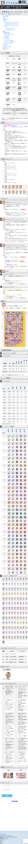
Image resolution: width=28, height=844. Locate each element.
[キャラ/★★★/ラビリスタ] (15, 318)
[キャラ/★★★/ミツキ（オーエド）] (8, 320)
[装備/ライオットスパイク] (9, 513)
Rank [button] (4, 388)
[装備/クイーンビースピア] (20, 593)
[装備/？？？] (9, 572)
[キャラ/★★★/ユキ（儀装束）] (15, 329)
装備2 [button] (12, 431)
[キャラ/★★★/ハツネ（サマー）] (20, 315)
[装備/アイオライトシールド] (17, 499)
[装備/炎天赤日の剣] (9, 502)
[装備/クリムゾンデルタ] (25, 561)
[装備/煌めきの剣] (9, 443)
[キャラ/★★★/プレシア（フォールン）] (22, 327)
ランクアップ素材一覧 (10, 42)
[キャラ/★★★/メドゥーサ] (22, 329)
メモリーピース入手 (9, 34)
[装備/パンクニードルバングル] (25, 517)
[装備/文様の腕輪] (23, 617)
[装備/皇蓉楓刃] (9, 543)
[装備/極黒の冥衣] (20, 603)
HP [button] (8, 388)
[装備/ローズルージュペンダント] (25, 532)
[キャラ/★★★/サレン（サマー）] (15, 313)
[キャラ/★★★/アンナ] (13, 331)
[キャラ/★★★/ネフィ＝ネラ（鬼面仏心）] (22, 324)
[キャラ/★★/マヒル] (20, 338)
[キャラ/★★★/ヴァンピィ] (8, 318)
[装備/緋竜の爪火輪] (25, 488)
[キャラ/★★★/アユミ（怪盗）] (8, 313)
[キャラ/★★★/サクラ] (20, 331)
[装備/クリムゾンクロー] (3, 603)
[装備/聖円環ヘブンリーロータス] (17, 495)
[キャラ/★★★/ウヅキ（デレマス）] (20, 329)
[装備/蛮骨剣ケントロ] (9, 561)
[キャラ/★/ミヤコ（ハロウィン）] (10, 313)
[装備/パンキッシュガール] (17, 513)
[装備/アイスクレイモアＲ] (9, 565)
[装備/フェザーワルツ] (21, 462)
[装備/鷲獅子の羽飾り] (25, 455)
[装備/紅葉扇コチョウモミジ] (25, 547)
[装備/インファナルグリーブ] (17, 477)
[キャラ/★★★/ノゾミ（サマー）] (10, 336)
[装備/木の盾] (21, 436)
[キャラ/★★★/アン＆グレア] (8, 315)
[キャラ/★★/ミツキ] (6, 318)
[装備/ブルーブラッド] (9, 440)
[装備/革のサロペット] (6, 578)
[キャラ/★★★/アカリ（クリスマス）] (15, 331)
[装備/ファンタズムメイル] (21, 477)
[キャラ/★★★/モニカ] (17, 336)
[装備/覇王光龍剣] (9, 484)
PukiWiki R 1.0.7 (8, 835)
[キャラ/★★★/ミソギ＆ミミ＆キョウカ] (8, 329)
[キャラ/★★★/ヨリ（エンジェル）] (17, 322)
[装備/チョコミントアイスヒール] (17, 502)
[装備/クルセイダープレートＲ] (17, 565)
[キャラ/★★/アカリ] (15, 315)
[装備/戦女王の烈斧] (26, 593)
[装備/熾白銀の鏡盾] (17, 488)
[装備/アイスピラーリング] (25, 521)
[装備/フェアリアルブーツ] (21, 473)
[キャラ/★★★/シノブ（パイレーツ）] (13, 341)
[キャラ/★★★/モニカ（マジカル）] (3, 305)
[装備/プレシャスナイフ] (18, 622)
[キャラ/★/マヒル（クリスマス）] (17, 338)
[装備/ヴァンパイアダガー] (26, 617)
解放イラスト (6, 48)
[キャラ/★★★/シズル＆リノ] (10, 320)
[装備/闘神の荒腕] (25, 480)
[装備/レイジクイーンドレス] (21, 484)
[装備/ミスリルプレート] (21, 466)
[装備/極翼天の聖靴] (17, 491)
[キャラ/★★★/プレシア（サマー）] (17, 320)
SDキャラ (5, 45)
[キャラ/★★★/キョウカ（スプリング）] (10, 318)
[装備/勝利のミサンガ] (3, 584)
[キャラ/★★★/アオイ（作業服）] (6, 324)
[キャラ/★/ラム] (20, 320)
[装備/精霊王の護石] (25, 473)
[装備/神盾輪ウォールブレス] (3, 613)
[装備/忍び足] (21, 447)
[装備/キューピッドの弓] (18, 583)
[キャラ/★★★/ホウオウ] (15, 327)
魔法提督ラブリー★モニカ (17, 126)
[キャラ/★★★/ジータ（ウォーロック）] (6, 331)
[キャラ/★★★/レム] (6, 322)
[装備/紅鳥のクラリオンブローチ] (25, 495)
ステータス (7, 35)
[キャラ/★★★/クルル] (8, 331)
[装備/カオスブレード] (9, 466)
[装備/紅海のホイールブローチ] (25, 543)
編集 (13, 6)
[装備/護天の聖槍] (12, 603)
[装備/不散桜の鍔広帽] (17, 506)
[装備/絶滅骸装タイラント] (17, 561)
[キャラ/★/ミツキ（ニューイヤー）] (6, 313)
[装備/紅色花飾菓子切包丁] (25, 539)
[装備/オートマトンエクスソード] (9, 558)
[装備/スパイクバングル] (25, 447)
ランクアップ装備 (9, 40)
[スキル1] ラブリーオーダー (11, 23)
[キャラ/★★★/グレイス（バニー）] (6, 334)
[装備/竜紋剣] (9, 447)
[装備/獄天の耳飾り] (25, 506)
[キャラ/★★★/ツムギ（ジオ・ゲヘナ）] (20, 327)
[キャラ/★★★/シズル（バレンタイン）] (8, 341)
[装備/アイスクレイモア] (9, 462)
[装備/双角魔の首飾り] (25, 536)
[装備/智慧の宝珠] (6, 583)
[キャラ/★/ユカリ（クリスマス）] (22, 336)
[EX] (6, 26)
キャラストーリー (7, 43)
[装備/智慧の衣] (17, 440)
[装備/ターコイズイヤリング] (18, 588)
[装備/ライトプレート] (9, 617)
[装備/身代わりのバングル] (25, 462)
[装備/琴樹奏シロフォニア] (25, 525)
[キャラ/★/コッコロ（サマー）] (13, 322)
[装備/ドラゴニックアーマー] (17, 469)
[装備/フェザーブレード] (9, 451)
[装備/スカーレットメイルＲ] (17, 569)
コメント (5, 49)
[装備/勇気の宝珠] (25, 443)
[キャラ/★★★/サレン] (22, 331)
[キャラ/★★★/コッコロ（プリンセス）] (20, 318)
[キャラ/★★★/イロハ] (6, 327)
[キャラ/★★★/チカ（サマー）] (13, 324)
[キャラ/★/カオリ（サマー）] (8, 334)
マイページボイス (7, 46)
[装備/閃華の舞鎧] (21, 488)
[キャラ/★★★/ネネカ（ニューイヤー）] (13, 318)
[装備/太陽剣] (9, 458)
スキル (4, 20)
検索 (18, 7)
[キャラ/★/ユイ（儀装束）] (6, 315)
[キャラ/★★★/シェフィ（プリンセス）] (10, 343)
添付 (3, 7)
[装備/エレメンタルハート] (9, 598)
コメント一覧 (6, 785)
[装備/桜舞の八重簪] (25, 510)
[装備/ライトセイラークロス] (17, 539)
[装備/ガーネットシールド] (21, 451)
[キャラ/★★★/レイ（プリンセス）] (15, 341)
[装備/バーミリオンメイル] (17, 462)
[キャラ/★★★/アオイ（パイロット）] (8, 324)
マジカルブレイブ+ (10, 29)
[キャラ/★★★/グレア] (10, 324)
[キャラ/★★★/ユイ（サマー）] (22, 318)
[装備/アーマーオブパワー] (17, 547)
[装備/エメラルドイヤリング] (15, 588)
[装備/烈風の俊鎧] (17, 484)
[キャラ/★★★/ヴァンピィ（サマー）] (20, 313)
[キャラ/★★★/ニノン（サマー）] (22, 315)
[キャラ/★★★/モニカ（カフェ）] (13, 329)
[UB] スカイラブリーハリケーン (12, 22)
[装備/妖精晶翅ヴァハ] (25, 554)
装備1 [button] (8, 431)
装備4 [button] (20, 431)
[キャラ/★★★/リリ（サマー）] (15, 338)
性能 (4, 17)
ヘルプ (22, 7)
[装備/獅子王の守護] (25, 458)
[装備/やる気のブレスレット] (25, 436)
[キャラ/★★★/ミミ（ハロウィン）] (15, 343)
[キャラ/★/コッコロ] (10, 327)
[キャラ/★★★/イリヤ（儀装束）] (17, 315)
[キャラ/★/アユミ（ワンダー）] (20, 324)
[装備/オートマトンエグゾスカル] (17, 558)
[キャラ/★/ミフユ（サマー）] (13, 327)
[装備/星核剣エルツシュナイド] (9, 488)
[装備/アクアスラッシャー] (3, 598)
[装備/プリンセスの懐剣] (12, 593)
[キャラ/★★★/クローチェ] (22, 341)
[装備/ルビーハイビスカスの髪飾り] (25, 513)
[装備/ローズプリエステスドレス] (17, 528)
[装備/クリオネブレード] (9, 510)
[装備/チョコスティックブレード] (9, 499)
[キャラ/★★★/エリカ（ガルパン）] (10, 345)
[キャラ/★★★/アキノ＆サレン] (20, 334)
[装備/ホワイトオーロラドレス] (17, 517)
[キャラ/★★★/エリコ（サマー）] (6, 338)
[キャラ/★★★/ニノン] (13, 336)
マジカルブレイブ (10, 28)
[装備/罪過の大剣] (9, 477)
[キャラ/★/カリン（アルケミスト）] (22, 313)
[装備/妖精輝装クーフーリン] (17, 550)
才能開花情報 (6, 32)
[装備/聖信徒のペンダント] (25, 469)
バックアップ (24, 6)
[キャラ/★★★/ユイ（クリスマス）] (10, 341)
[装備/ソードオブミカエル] (9, 547)
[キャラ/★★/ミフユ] (22, 334)
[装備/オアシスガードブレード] (9, 525)
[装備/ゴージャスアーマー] (17, 447)
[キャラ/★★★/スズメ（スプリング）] (17, 318)
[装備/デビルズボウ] (3, 622)
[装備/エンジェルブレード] (9, 455)
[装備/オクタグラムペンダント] (12, 622)
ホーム (3, 6)
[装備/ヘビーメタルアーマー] (17, 455)
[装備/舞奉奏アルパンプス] (17, 521)
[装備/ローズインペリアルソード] (9, 528)
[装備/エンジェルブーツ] (20, 627)
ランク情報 (5, 37)
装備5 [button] (24, 431)
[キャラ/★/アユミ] (17, 324)
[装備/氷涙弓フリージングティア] (6, 603)
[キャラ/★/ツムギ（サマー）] (6, 345)
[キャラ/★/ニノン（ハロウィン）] (15, 324)
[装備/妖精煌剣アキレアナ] (9, 550)
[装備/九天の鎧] (21, 480)
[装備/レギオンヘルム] (21, 440)
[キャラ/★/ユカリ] (10, 338)
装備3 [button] (16, 431)
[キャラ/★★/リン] (15, 320)
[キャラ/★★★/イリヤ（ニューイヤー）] (13, 334)
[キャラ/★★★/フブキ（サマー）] (17, 341)
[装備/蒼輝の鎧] (17, 473)
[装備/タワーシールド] (21, 443)
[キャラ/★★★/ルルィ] (20, 336)
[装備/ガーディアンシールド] (17, 466)
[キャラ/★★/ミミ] (22, 343)
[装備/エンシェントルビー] (25, 528)
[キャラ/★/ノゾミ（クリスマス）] (8, 336)
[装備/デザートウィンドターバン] (17, 525)
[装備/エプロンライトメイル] (17, 536)
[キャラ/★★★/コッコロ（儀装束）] (15, 322)
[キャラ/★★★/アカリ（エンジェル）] (20, 322)
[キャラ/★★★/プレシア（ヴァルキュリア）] (8, 327)
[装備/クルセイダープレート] (21, 469)
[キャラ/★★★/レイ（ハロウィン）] (20, 341)
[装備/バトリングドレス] (17, 451)
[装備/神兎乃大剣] (9, 491)
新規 (9, 6)
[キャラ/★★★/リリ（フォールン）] (10, 329)
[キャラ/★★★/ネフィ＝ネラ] (22, 320)
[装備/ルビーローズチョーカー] (25, 491)
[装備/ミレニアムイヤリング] (6, 607)
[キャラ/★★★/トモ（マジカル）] (13, 338)
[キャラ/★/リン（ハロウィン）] (17, 313)
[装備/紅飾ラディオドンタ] (25, 565)
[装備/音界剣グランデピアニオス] (9, 521)
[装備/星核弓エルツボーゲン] (9, 603)
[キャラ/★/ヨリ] (10, 315)
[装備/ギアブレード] (13, 440)
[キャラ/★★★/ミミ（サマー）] (20, 343)
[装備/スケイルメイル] (12, 617)
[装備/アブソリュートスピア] (20, 583)
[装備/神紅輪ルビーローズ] (25, 499)
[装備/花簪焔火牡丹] (25, 484)
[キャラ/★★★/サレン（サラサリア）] (13, 345)
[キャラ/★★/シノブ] (17, 343)
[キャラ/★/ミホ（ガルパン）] (17, 327)
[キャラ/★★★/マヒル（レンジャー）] (22, 338)
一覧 (14, 7)
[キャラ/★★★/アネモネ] (13, 320)
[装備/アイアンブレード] (9, 436)
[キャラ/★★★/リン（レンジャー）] (17, 334)
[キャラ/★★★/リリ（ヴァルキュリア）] (17, 329)
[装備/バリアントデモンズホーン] (17, 532)
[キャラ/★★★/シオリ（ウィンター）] (13, 315)
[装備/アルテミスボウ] (15, 593)
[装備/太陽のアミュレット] (25, 466)
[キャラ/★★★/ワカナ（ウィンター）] (8, 322)
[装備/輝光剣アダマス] (9, 495)
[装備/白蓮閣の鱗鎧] (17, 554)
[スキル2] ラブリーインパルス (11, 25)
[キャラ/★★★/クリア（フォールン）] (8, 338)
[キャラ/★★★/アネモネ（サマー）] (6, 320)
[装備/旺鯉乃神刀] (26, 598)
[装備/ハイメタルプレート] (15, 617)
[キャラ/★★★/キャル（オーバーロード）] (13, 313)
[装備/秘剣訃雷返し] (9, 536)
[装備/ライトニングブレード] (9, 469)
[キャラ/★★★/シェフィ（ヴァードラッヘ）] (6, 341)
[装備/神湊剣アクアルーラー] (9, 480)
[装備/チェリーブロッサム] (9, 506)
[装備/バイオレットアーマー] (6, 627)
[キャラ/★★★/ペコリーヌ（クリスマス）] (6, 343)
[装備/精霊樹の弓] (18, 593)
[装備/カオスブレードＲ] (9, 569)
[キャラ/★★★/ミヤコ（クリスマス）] (15, 345)
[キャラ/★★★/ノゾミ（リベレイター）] (15, 334)
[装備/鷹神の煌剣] (9, 593)
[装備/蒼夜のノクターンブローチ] (9, 612)
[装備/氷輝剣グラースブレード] (9, 517)
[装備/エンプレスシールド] (12, 627)
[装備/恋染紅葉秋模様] (17, 543)
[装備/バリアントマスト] (9, 539)
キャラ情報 (5, 16)
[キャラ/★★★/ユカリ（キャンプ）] (6, 336)
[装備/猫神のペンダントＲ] (25, 569)
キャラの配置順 (16, 308)
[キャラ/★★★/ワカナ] (10, 322)
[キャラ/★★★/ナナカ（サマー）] (6, 329)
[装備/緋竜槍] (20, 622)
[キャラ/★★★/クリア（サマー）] (15, 336)
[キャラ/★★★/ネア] (8, 345)
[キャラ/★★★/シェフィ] (13, 343)
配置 (4, 31)
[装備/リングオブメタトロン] (25, 550)
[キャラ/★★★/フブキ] (8, 343)
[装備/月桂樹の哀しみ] (20, 588)
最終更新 (9, 7)
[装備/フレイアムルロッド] (15, 603)
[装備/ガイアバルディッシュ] (23, 593)
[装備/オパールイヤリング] (25, 451)
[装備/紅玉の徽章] (25, 558)
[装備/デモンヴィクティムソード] (9, 532)
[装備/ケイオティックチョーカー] (6, 612)
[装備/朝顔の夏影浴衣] (17, 510)
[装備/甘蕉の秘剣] (9, 554)
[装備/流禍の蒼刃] (9, 473)
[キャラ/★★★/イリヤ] (10, 334)
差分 (18, 6)
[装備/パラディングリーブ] (17, 458)
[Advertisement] (14, 816)
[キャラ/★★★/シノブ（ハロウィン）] (10, 331)
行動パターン (6, 19)
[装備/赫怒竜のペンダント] (25, 477)
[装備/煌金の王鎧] (17, 480)
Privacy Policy (3, 834)
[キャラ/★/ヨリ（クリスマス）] (17, 331)
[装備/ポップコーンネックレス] (25, 502)
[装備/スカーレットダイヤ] (21, 458)
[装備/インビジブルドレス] (6, 598)
